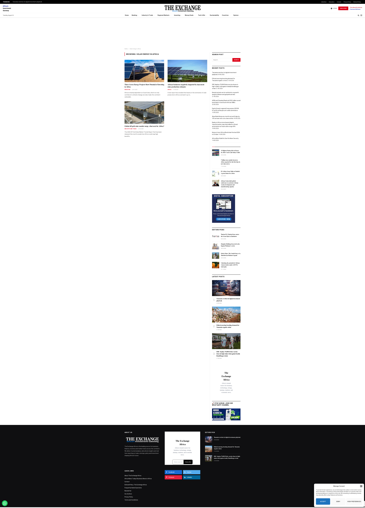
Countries (225, 15)
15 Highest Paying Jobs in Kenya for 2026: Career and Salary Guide (230, 151)
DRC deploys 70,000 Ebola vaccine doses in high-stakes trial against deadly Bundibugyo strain (225, 86)
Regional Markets (163, 15)
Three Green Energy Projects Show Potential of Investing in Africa (144, 85)
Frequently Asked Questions (133, 488)
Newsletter (128, 491)
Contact (339, 2)
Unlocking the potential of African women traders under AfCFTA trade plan (230, 265)
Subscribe (343, 8)
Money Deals (189, 15)
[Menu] (361, 15)
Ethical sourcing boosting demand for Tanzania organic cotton (227, 326)
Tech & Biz (201, 15)
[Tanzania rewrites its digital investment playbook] (226, 288)
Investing (177, 15)
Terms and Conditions (131, 500)
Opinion (235, 15)
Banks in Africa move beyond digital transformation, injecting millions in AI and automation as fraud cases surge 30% (225, 124)
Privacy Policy (347, 2)
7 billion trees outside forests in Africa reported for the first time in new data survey (230, 162)
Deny (338, 501)
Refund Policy (357, 2)
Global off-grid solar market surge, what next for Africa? (144, 126)
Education (331, 2)
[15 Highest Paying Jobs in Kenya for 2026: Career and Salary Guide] (215, 152)
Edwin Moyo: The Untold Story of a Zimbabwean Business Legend (230, 254)
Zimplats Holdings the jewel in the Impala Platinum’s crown (230, 245)
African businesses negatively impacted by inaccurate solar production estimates (186, 85)
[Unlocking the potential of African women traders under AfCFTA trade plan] (215, 265)
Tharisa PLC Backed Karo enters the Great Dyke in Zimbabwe (230, 235)
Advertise (323, 2)
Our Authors (128, 494)
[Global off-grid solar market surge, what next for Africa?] (144, 112)
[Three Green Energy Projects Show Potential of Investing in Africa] (144, 71)
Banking (134, 15)
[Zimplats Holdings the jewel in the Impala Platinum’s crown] (215, 246)
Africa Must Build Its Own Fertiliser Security (225, 138)
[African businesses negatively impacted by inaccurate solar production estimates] (187, 71)
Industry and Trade (130, 128)
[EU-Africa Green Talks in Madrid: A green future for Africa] (215, 173)
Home (127, 15)
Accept (323, 501)
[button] (361, 486)
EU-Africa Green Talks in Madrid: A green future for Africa (230, 172)
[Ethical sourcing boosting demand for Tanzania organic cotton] (226, 315)
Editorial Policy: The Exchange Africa (136, 484)
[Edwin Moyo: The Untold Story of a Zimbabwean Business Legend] (215, 255)
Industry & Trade (147, 15)
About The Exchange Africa (133, 475)
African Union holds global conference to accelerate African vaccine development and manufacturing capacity (229, 184)
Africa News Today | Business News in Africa (138, 478)
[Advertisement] (182, 33)
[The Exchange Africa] (182, 8)
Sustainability (214, 15)
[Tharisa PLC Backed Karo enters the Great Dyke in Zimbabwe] (215, 236)
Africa (169, 89)
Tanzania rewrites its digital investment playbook (27, 2)
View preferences (354, 501)
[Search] (358, 15)
